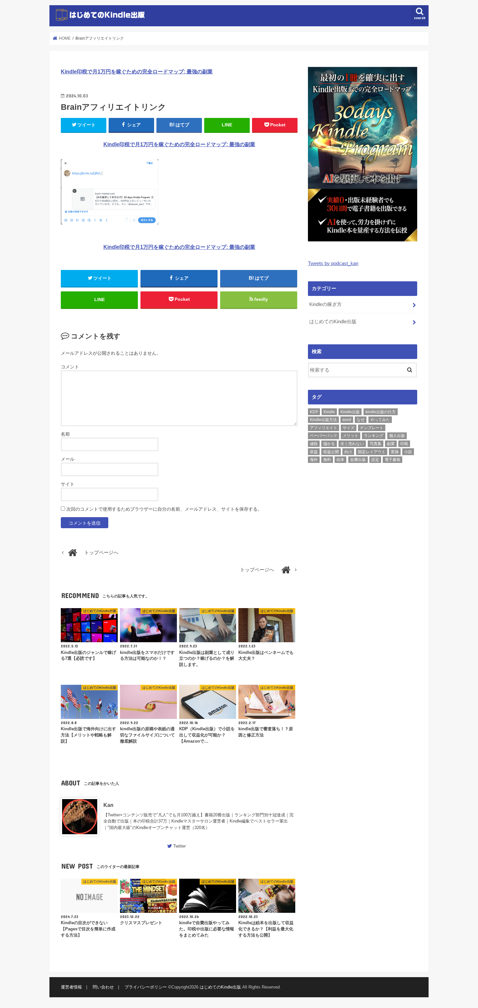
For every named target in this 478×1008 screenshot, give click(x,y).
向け (348, 452)
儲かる (329, 443)
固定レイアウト (371, 452)
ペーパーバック (323, 435)
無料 (327, 459)
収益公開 (331, 452)
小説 (408, 452)
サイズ (348, 428)
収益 (314, 452)
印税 (404, 443)
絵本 (340, 459)
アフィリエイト (323, 428)
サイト (67, 484)
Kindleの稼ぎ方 (325, 304)
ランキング (373, 435)
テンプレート (371, 428)
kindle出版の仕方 (380, 412)
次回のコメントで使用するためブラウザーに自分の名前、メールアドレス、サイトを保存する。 (164, 509)
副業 (391, 443)
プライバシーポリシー (146, 987)
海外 (314, 459)
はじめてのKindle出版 (332, 321)
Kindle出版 (350, 412)
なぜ (361, 419)
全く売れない (352, 443)
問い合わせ (103, 987)
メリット (350, 435)
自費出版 (358, 459)
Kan (108, 805)
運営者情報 (71, 987)
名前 (65, 434)
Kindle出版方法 (323, 419)
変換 (395, 452)
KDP (314, 412)
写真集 (375, 443)
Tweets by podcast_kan (333, 263)
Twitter (179, 846)
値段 (314, 443)
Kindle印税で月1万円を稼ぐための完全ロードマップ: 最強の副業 (137, 71)
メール (67, 459)
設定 (375, 459)
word (346, 419)
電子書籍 (392, 459)
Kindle (329, 412)
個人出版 (397, 435)
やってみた (380, 419)
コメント (70, 366)
